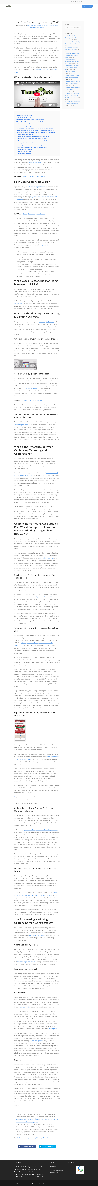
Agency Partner (68, 6)
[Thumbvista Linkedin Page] (69, 1)
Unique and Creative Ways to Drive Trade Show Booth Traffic (72, 55)
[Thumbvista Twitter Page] (71, 1)
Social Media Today (30, 388)
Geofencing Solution (39, 27)
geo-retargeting (36, 1041)
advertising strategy (36, 162)
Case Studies (54, 6)
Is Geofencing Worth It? (71, 71)
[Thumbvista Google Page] (75, 1)
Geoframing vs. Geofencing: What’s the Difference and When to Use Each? (72, 95)
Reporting (76, 6)
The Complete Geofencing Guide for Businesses (26, 1172)
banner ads (18, 303)
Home (32, 6)
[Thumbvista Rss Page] (79, 1)
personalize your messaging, (27, 962)
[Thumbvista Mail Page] (77, 1)
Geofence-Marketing (23, 1138)
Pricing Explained (29, 177)
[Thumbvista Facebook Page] (73, 1)
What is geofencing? (42, 1138)
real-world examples (41, 70)
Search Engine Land (21, 425)
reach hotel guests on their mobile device (43, 597)
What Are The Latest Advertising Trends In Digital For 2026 (72, 61)
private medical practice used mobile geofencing (41, 830)
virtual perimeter (24, 1007)
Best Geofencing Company (34, 25)
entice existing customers (36, 187)
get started (46, 245)
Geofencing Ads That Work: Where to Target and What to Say (72, 67)
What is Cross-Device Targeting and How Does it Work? (72, 37)
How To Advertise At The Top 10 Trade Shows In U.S (27, 1169)
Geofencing (32, 1138)
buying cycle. (53, 1029)
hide (23, 112)
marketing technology (46, 322)
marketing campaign (46, 558)
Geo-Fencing (44, 25)
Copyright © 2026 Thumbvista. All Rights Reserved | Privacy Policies (31, 1183)
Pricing (48, 6)
